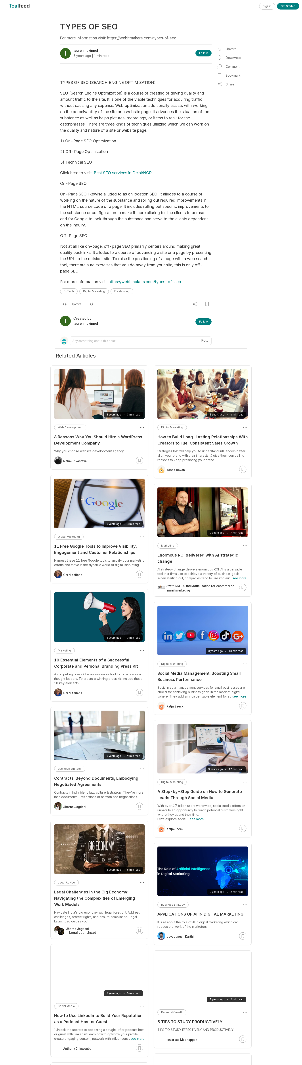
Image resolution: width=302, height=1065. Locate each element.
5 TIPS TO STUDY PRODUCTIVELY (190, 1021)
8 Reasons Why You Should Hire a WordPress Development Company (98, 440)
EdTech (69, 291)
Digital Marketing (94, 291)
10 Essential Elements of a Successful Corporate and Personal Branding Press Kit (96, 663)
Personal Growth (172, 1012)
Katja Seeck (174, 706)
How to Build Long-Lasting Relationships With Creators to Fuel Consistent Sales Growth (202, 440)
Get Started (288, 6)
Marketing (167, 545)
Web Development (70, 427)
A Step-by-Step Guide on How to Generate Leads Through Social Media (199, 794)
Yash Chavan (175, 470)
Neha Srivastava (75, 461)
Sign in (267, 6)
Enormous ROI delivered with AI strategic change (197, 558)
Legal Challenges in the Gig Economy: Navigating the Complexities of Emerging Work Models (94, 898)
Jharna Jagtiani (74, 807)
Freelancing (122, 291)
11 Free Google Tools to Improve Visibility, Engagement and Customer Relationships (95, 549)
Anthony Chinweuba (77, 1048)
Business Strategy (173, 904)
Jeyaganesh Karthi (180, 936)
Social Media (66, 1006)
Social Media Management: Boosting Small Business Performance (199, 676)
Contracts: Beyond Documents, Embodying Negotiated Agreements (96, 781)
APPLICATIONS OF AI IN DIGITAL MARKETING (200, 914)
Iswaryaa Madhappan (181, 1040)
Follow (203, 53)
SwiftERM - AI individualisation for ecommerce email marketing (200, 588)
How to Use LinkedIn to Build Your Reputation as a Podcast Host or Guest (98, 1018)
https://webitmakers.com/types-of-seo (145, 281)
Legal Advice (66, 882)
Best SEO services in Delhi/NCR (123, 172)
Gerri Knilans (72, 575)
